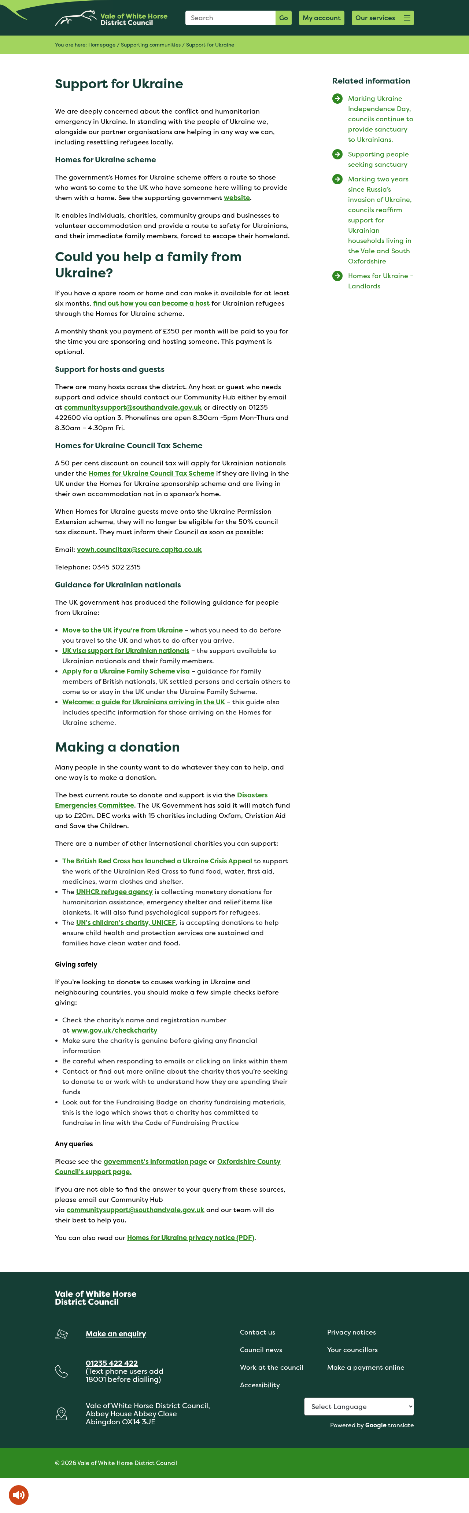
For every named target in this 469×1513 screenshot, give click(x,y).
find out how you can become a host (151, 303)
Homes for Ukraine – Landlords (381, 281)
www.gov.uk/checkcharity (114, 1030)
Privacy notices (351, 1332)
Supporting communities (151, 44)
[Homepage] (111, 18)
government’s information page (155, 1161)
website (237, 197)
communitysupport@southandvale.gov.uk (133, 407)
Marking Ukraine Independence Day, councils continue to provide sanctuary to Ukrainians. (380, 119)
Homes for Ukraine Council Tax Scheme (151, 473)
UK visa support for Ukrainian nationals (125, 650)
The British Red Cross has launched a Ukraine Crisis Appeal (157, 861)
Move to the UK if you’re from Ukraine (122, 630)
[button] (383, 18)
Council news (261, 1349)
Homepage (101, 44)
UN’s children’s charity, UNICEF (126, 922)
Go (283, 17)
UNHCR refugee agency (114, 891)
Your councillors (352, 1349)
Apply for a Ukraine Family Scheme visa (126, 671)
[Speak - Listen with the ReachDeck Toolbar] (19, 1495)
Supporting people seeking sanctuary (378, 159)
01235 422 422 (112, 1363)
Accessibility (260, 1385)
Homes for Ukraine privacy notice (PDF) (190, 1237)
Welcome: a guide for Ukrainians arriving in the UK (143, 701)
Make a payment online (366, 1367)
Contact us (257, 1332)
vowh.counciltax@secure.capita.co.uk (139, 549)
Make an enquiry (116, 1334)
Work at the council (271, 1367)
